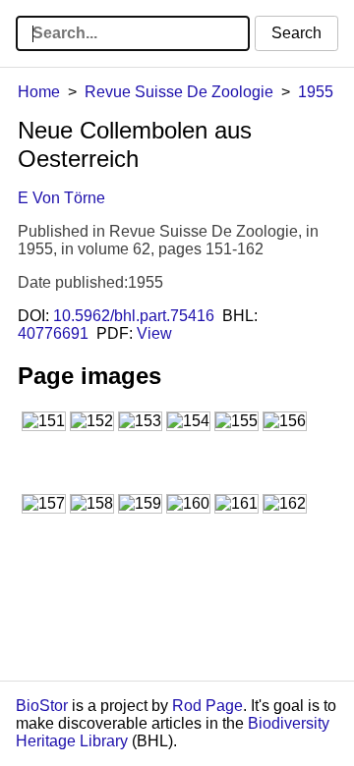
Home (39, 91)
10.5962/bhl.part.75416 (133, 315)
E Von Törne (61, 198)
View (154, 333)
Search (296, 33)
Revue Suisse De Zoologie (179, 91)
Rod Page (207, 705)
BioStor (42, 705)
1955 (315, 91)
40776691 (53, 333)
